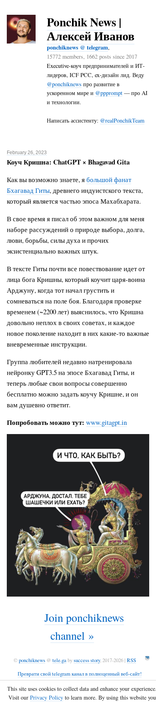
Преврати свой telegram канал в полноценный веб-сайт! (80, 673)
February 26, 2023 (27, 152)
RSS (131, 660)
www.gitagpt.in (106, 422)
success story (87, 660)
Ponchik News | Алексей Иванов (90, 28)
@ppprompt (108, 93)
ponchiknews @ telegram (77, 47)
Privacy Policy (46, 697)
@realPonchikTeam (122, 120)
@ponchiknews (64, 84)
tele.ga (59, 660)
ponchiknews (32, 660)
